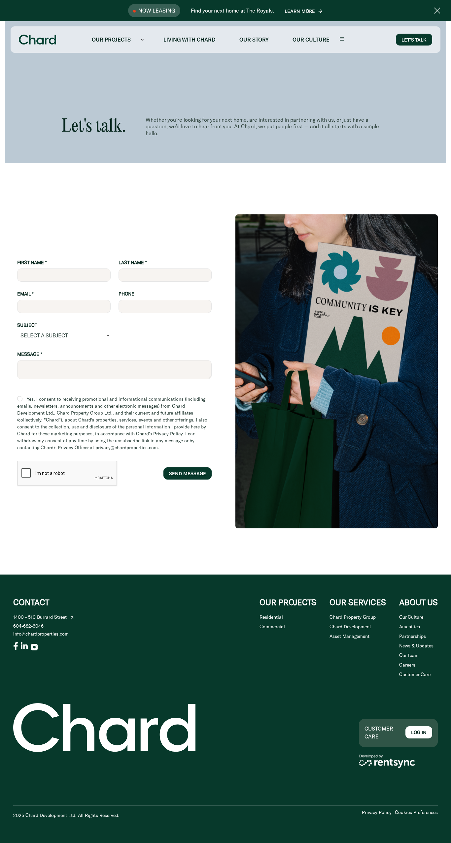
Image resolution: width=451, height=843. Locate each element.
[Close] (437, 10)
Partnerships (412, 636)
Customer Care (415, 674)
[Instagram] (34, 646)
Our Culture (411, 617)
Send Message (187, 473)
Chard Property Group (353, 617)
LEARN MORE (300, 11)
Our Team (409, 655)
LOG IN (419, 732)
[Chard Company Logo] (37, 39)
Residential (271, 617)
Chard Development (350, 627)
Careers (407, 665)
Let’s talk (414, 40)
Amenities (409, 627)
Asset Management (349, 636)
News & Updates (416, 646)
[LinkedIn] (24, 646)
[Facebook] (15, 646)
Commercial (272, 627)
